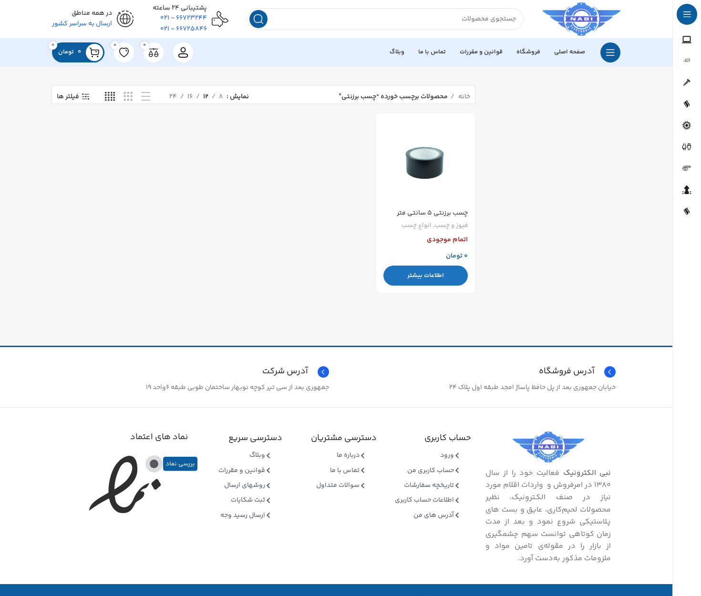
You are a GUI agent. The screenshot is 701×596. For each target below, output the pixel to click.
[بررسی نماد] (154, 464)
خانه (463, 97)
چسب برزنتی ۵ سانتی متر (432, 213)
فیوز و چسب (451, 225)
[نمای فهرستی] (146, 97)
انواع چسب (417, 225)
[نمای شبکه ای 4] (110, 97)
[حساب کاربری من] (183, 52)
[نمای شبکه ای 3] (128, 97)
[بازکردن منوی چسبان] (610, 52)
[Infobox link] (193, 372)
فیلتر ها (68, 97)
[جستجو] (258, 19)
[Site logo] (581, 19)
